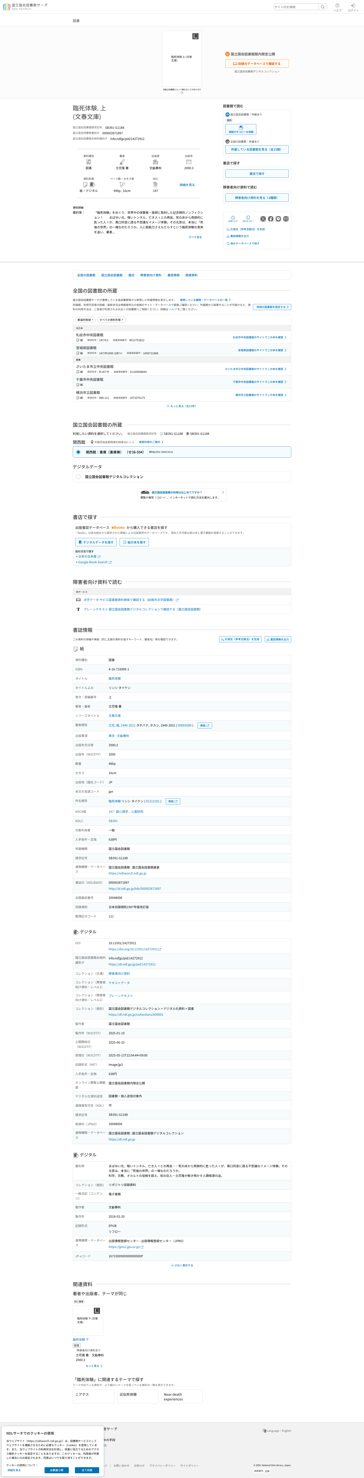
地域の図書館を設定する (271, 307)
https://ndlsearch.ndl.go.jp (127, 873)
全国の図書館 (86, 275)
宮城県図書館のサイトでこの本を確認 (260, 350)
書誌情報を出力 (239, 236)
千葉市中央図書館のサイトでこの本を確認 (258, 382)
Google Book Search (93, 562)
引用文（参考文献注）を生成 (247, 229)
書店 (131, 275)
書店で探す (257, 173)
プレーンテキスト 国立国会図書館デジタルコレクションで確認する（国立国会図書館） (143, 609)
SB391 (113, 820)
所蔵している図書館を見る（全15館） (257, 149)
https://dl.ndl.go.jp (122, 1139)
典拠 (203, 725)
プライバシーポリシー (162, 1465)
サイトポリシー (189, 1465)
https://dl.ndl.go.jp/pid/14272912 (132, 964)
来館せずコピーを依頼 (241, 132)
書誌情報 (173, 275)
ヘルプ (337, 10)
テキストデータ (119, 982)
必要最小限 (56, 1470)
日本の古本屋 (87, 556)
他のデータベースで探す (245, 243)
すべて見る (195, 237)
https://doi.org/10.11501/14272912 (133, 949)
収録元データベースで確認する (259, 63)
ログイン (353, 10)
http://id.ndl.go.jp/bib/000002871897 (135, 888)
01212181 (153, 801)
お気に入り (233, 221)
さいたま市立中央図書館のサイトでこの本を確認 (254, 369)
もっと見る (92, 1366)
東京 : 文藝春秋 (119, 735)
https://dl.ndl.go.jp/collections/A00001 (136, 1014)
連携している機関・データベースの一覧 (204, 300)
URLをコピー (248, 221)
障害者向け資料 (151, 275)
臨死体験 (115, 678)
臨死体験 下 (81, 1339)
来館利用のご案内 (149, 442)
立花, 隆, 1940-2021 (122, 725)
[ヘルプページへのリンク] (182, 91)
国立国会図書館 (111, 275)
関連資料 (191, 275)
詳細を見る (187, 184)
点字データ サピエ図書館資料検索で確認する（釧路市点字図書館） (129, 599)
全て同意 (87, 1470)
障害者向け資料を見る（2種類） (257, 197)
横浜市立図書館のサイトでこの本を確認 (259, 395)
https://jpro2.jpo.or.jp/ (124, 1246)
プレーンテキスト (121, 995)
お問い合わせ (121, 1465)
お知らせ (139, 1465)
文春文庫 (115, 715)
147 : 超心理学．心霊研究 (126, 811)
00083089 (184, 725)
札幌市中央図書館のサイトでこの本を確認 (258, 337)
